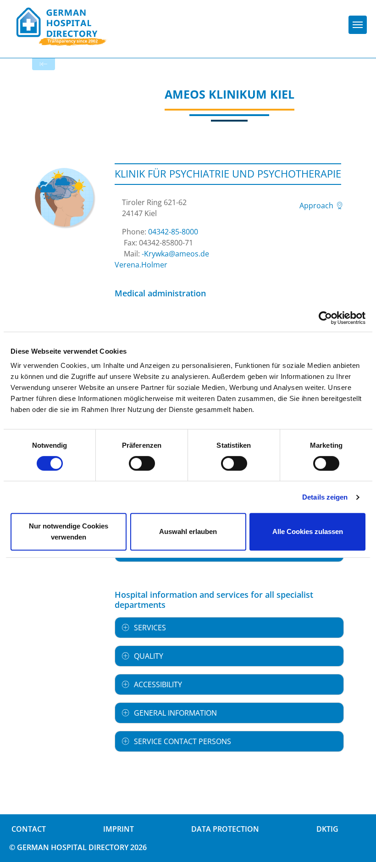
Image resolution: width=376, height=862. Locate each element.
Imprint (118, 829)
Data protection (225, 829)
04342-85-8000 (173, 232)
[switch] (142, 463)
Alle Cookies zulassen (307, 531)
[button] (229, 627)
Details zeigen (325, 497)
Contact (28, 829)
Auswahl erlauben (188, 531)
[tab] (229, 627)
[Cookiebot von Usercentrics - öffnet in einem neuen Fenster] (325, 318)
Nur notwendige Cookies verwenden (68, 531)
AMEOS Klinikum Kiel (229, 94)
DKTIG (327, 829)
